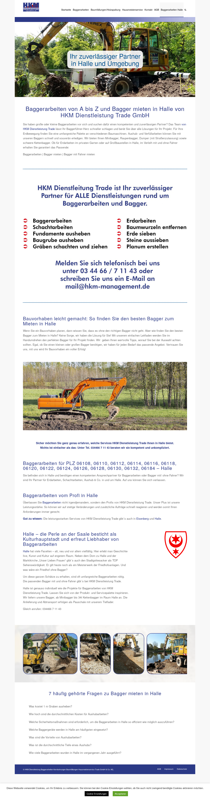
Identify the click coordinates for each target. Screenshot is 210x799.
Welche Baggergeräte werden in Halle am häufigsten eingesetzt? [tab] (68, 729)
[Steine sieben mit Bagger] (74, 670)
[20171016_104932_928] (107, 670)
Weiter (192, 59)
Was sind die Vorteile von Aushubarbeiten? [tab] (55, 737)
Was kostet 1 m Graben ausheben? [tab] (50, 706)
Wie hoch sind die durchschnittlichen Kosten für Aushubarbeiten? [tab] (68, 714)
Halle (158, 518)
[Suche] (185, 9)
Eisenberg (142, 518)
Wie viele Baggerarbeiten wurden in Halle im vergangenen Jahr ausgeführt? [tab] (75, 753)
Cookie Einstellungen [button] (97, 793)
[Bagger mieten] (141, 670)
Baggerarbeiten (51, 502)
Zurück (18, 59)
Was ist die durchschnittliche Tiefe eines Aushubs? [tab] (60, 745)
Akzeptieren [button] (120, 793)
